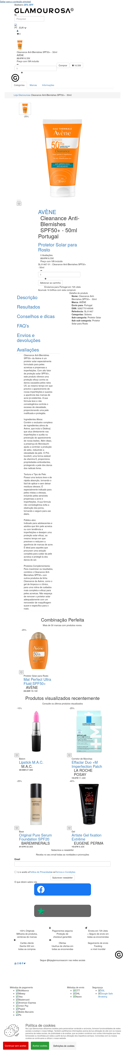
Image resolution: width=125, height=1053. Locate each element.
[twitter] (25, 963)
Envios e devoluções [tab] (28, 337)
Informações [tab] (48, 85)
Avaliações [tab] (28, 349)
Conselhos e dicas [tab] (36, 316)
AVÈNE (47, 212)
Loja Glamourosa (22, 94)
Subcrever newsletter (62, 877)
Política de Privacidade (40, 871)
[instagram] (18, 963)
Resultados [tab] (28, 306)
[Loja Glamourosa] (62, 10)
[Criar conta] (17, 30)
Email (17, 859)
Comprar (63, 65)
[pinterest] (20, 963)
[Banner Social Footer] (62, 889)
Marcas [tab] (33, 85)
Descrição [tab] (27, 297)
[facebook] (23, 963)
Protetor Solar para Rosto (57, 247)
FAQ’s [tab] (23, 325)
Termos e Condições (65, 871)
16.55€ (77, 65)
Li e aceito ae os (46, 871)
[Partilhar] (19, 201)
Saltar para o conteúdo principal (15, 1)
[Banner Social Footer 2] (62, 911)
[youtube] (15, 963)
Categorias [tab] (19, 85)
